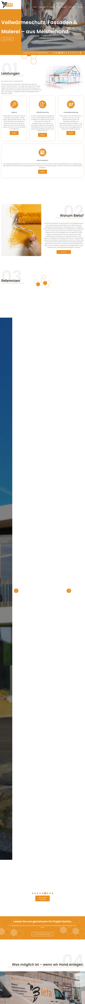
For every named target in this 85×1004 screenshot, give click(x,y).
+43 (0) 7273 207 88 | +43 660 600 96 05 (36, 53)
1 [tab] (62, 53)
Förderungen (62, 7)
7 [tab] (74, 53)
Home (35, 7)
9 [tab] (52, 893)
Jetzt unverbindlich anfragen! (42, 934)
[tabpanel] (42, 589)
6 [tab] (72, 53)
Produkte (52, 7)
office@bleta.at (56, 53)
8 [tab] (77, 53)
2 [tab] (64, 53)
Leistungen (43, 7)
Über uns (71, 7)
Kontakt (80, 7)
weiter (14, 133)
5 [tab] (70, 53)
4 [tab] (68, 53)
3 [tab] (66, 53)
